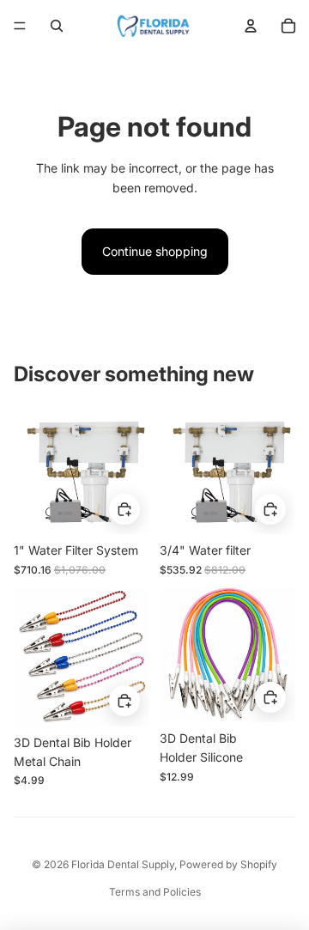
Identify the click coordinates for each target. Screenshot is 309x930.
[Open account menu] (251, 26)
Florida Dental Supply (122, 864)
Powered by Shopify (228, 864)
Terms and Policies (155, 891)
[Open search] (57, 26)
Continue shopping (155, 251)
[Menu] (19, 26)
